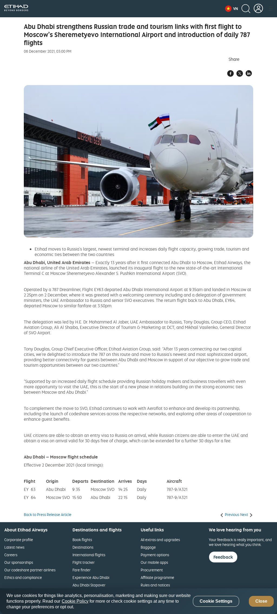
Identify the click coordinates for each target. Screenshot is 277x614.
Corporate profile (18, 539)
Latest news (14, 547)
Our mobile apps (154, 562)
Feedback (223, 557)
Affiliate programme (157, 577)
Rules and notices (155, 585)
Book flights (82, 539)
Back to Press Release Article (47, 514)
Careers (10, 554)
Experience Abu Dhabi (90, 577)
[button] (231, 8)
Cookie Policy (75, 601)
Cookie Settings (216, 601)
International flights (88, 554)
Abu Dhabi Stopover (88, 585)
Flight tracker (83, 562)
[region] (138, 601)
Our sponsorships (18, 562)
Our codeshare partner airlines (29, 569)
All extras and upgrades (160, 539)
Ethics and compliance (23, 577)
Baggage (148, 547)
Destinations (82, 547)
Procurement (152, 569)
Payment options (155, 554)
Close (261, 601)
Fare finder (81, 569)
